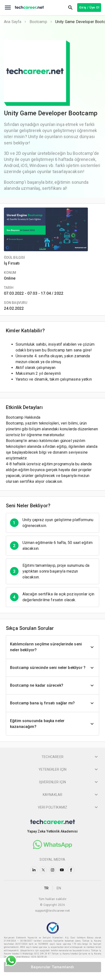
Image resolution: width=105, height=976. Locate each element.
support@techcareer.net (52, 910)
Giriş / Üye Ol (89, 7)
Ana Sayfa (12, 21)
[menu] (8, 7)
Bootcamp (38, 21)
